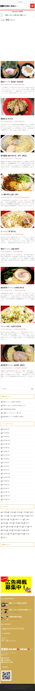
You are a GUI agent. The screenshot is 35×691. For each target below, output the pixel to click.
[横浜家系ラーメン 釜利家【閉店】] (17, 353)
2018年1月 (6, 451)
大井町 (27, 519)
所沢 (4, 526)
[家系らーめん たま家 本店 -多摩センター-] (4, 611)
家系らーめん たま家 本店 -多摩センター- (14, 405)
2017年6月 (6, 459)
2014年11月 (6, 499)
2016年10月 (6, 477)
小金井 (10, 523)
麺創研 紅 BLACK (7, 119)
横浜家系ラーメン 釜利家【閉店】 (13, 365)
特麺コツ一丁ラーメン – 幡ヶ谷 (12, 413)
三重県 (5, 512)
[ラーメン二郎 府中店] (17, 219)
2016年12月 (6, 473)
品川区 (31, 516)
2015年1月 (6, 492)
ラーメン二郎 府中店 (8, 231)
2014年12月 (6, 495)
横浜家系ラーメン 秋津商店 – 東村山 (13, 416)
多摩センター (19, 519)
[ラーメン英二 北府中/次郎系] (17, 314)
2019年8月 (6, 433)
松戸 (25, 526)
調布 (11, 534)
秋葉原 (27, 530)
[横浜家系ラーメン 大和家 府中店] (17, 275)
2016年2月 (6, 484)
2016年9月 (6, 481)
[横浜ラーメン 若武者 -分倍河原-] (17, 69)
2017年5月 (6, 462)
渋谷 (31, 526)
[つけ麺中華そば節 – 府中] (17, 182)
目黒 (10, 530)
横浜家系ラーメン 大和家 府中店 (12, 287)
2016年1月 (6, 488)
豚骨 (23, 84)
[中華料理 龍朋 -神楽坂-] (4, 618)
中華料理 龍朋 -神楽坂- (19, 15)
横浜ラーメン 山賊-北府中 (10, 249)
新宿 (10, 526)
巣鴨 (21, 523)
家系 (16, 290)
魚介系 (19, 158)
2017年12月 (6, 455)
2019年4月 (6, 436)
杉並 (15, 526)
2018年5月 (6, 447)
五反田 (31, 512)
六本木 (12, 516)
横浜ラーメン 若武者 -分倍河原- (12, 82)
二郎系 (15, 234)
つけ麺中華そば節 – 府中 (10, 194)
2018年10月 (6, 444)
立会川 (5, 534)
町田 (4, 530)
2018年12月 (6, 440)
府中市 (20, 84)
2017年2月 (6, 466)
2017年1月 (6, 470)
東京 (8, 20)
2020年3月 (6, 429)
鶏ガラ (23, 121)
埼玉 (11, 519)
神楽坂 (16, 530)
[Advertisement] (17, 40)
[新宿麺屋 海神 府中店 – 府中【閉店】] (17, 143)
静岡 (21, 534)
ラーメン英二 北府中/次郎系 (11, 326)
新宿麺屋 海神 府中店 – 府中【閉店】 (14, 156)
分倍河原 (16, 84)
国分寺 (5, 519)
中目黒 (18, 512)
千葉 (25, 516)
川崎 (16, 523)
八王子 (5, 516)
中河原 (16, 368)
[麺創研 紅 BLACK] (17, 106)
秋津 (21, 530)
